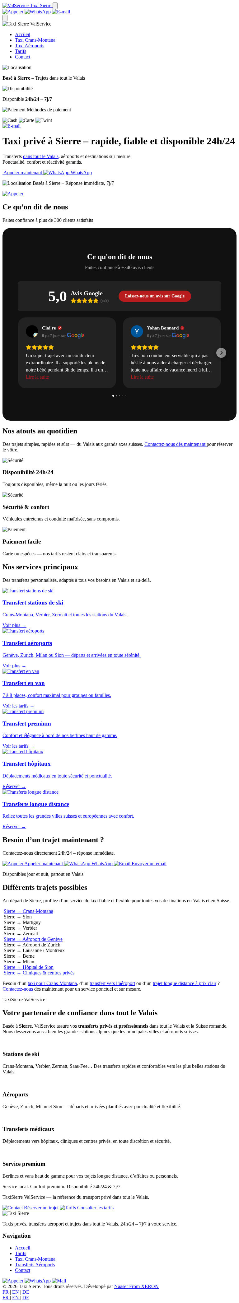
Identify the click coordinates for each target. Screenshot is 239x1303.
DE (25, 1292)
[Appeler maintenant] (12, 193)
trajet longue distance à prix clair (184, 983)
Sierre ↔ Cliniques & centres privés (39, 972)
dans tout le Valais (41, 156)
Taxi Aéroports (29, 45)
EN (16, 1292)
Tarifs (20, 51)
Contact (22, 56)
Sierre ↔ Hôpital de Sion (29, 967)
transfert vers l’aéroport (112, 983)
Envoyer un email (148, 863)
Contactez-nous (17, 989)
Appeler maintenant (22, 172)
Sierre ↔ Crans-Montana (28, 911)
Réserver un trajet (41, 1207)
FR (6, 1292)
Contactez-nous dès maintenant (175, 444)
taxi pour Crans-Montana (52, 983)
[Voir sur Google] (32, 331)
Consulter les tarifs (95, 1207)
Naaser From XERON (136, 1286)
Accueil (22, 34)
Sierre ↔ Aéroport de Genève (33, 939)
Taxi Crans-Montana (35, 40)
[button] (18, 353)
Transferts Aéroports (35, 1264)
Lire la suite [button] (37, 377)
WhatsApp (80, 172)
